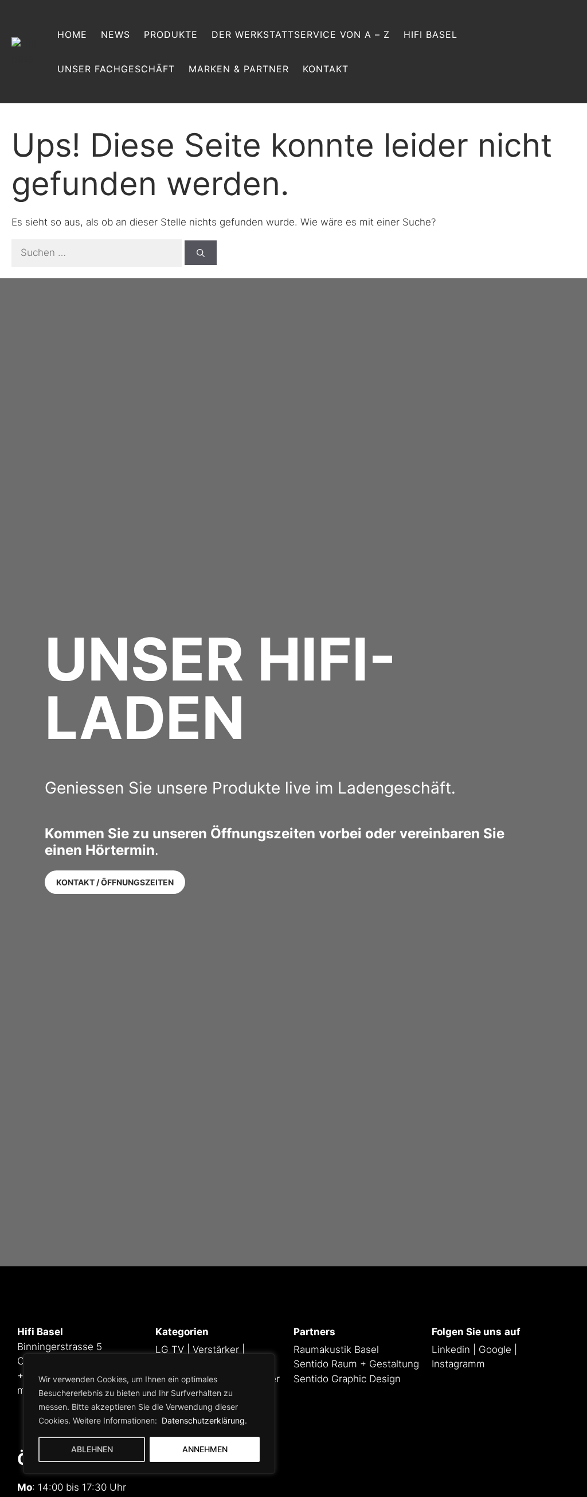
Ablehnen (92, 1449)
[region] (149, 1414)
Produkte (171, 34)
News (115, 34)
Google (495, 1349)
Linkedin (451, 1349)
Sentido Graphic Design (347, 1379)
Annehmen (205, 1449)
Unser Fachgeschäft (116, 69)
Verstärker (216, 1349)
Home (72, 34)
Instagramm (458, 1364)
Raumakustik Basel (336, 1349)
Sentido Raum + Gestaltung (356, 1364)
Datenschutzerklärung (202, 1420)
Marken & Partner (239, 69)
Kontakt (326, 69)
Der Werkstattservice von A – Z (301, 34)
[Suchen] (201, 252)
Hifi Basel (430, 34)
